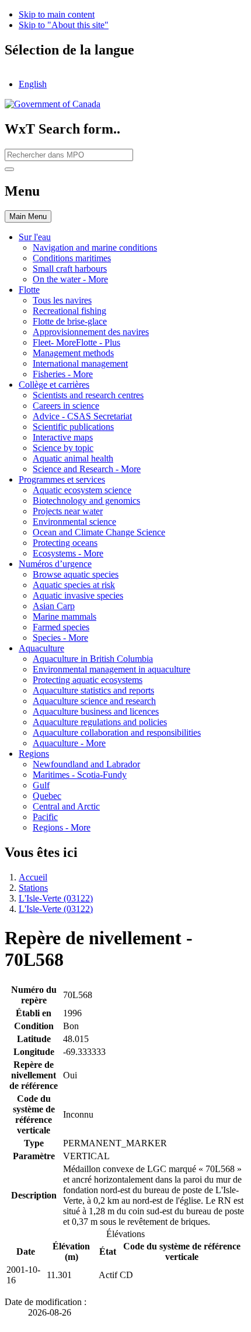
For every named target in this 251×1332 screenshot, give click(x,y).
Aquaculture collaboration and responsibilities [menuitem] (117, 732)
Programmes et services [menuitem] (62, 479)
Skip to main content (57, 14)
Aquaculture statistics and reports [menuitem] (93, 690)
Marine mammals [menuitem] (64, 616)
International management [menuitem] (80, 363)
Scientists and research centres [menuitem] (88, 395)
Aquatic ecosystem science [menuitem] (82, 490)
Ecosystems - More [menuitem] (68, 553)
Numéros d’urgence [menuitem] (55, 564)
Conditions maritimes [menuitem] (72, 258)
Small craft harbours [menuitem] (70, 269)
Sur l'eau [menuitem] (35, 237)
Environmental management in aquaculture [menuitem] (111, 669)
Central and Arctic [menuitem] (66, 806)
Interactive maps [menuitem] (63, 437)
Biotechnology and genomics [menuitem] (86, 501)
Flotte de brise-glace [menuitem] (70, 321)
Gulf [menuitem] (41, 785)
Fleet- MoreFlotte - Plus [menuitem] (76, 342)
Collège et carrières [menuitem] (54, 385)
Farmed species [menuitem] (61, 627)
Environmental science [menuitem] (74, 522)
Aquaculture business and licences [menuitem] (96, 711)
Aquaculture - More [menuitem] (69, 743)
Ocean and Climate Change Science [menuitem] (99, 532)
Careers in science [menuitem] (66, 406)
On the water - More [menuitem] (70, 279)
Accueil (33, 877)
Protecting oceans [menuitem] (65, 543)
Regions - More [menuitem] (61, 827)
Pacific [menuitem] (45, 817)
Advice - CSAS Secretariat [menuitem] (82, 416)
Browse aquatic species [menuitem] (75, 574)
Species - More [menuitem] (60, 638)
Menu (28, 216)
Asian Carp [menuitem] (54, 606)
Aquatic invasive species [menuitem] (78, 595)
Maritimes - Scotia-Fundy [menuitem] (80, 775)
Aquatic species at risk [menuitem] (74, 585)
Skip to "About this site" (64, 25)
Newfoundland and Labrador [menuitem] (86, 764)
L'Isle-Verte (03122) (56, 898)
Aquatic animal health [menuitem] (73, 458)
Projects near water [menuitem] (68, 511)
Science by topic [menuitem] (63, 448)
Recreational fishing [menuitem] (69, 311)
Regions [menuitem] (34, 754)
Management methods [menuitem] (73, 353)
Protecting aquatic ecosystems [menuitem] (87, 680)
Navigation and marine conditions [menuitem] (95, 247)
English (33, 84)
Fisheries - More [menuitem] (63, 374)
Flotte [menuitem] (29, 290)
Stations (33, 888)
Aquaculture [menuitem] (41, 648)
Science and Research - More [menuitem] (87, 469)
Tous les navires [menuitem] (62, 300)
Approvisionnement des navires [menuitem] (91, 332)
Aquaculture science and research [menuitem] (94, 701)
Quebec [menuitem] (47, 796)
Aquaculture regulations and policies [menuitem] (100, 722)
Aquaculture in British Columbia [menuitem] (93, 659)
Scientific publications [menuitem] (73, 427)
